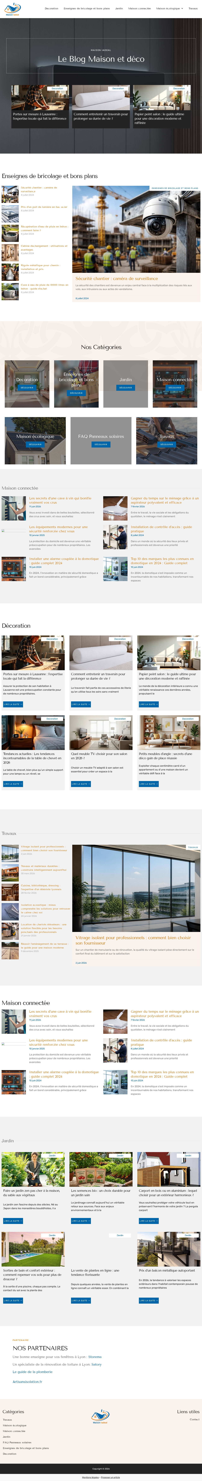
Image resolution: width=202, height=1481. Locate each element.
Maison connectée (139, 8)
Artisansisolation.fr (27, 1382)
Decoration (51, 8)
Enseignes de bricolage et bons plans (87, 8)
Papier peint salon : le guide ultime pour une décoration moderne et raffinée (159, 118)
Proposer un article (110, 1477)
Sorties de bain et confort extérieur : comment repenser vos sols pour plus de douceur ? (32, 1274)
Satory (97, 1364)
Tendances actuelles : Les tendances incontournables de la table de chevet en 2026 (32, 758)
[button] (13, 104)
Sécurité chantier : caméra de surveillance (117, 278)
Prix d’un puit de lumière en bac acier (44, 206)
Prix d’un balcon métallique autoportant (167, 1270)
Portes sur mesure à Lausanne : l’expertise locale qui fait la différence (39, 116)
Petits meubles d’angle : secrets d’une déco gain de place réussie (165, 756)
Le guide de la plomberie (32, 1372)
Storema (94, 1357)
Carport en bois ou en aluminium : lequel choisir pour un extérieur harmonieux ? (168, 1193)
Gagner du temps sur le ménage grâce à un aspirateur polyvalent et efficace (165, 500)
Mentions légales (90, 1477)
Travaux (193, 8)
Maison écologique (168, 8)
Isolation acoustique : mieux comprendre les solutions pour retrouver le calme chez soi (45, 908)
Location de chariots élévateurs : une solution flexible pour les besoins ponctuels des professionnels (43, 928)
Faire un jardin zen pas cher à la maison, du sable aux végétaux (31, 1193)
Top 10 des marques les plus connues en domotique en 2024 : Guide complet (162, 561)
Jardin (119, 8)
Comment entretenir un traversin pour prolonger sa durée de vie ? (101, 116)
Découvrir (27, 388)
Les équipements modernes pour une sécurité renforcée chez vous (58, 529)
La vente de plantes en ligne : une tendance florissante (95, 1272)
